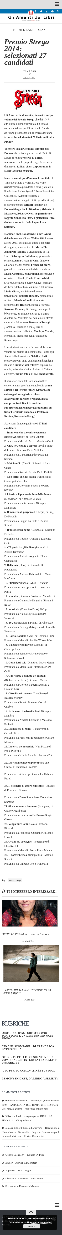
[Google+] (47, 11)
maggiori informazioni (41, 1222)
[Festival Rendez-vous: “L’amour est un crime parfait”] (31, 964)
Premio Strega (15, 880)
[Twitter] (41, 11)
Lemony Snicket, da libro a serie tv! (30, 1078)
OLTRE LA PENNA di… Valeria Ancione (26, 934)
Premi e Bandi (24, 29)
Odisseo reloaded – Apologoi (20, 1116)
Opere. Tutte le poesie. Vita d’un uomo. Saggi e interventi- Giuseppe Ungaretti (29, 1060)
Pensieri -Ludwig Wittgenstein (21, 1162)
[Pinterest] (52, 11)
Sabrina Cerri (30, 78)
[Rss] (58, 11)
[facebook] (35, 11)
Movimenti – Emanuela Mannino (22, 1186)
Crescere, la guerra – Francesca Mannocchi (25, 1108)
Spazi (42, 29)
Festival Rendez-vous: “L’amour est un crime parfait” (27, 991)
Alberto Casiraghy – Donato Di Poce (24, 1154)
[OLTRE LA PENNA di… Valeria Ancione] (30, 913)
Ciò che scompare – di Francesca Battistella (28, 1048)
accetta (31, 1226)
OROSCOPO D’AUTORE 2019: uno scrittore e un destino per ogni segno (27, 1035)
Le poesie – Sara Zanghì (18, 1170)
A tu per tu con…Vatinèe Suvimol (28, 1070)
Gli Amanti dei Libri (31, 15)
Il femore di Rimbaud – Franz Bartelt (24, 1178)
